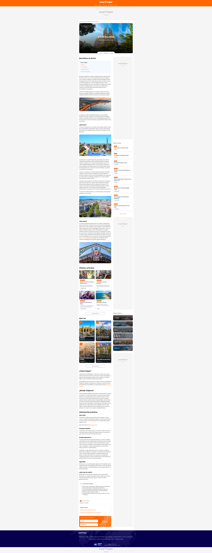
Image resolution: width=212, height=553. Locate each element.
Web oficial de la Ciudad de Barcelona (88, 510)
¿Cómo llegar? (84, 67)
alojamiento (110, 5)
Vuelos (89, 521)
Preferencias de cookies (84, 536)
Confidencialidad (92, 539)
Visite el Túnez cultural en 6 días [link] (121, 147)
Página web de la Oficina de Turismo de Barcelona (90, 512)
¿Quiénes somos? (100, 539)
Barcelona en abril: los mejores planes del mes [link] (87, 282)
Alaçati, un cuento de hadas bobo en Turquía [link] (122, 171)
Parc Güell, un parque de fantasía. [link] (87, 337)
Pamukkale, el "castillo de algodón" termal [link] (122, 188)
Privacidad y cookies (119, 539)
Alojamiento (89, 524)
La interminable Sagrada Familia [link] (87, 358)
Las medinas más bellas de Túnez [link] (121, 155)
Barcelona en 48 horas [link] (101, 302)
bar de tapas (85, 237)
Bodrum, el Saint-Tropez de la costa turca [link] (121, 206)
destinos (100, 5)
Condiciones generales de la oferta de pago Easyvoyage (101, 536)
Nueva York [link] (117, 342)
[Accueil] (106, 2)
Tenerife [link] (116, 324)
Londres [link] (116, 317)
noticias (105, 5)
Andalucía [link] (117, 336)
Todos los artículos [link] (95, 313)
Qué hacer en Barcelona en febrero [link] (86, 303)
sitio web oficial (93, 425)
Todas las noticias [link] (123, 213)
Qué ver (83, 64)
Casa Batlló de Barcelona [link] (103, 359)
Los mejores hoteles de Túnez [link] (120, 162)
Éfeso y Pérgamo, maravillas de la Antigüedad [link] (121, 197)
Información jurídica (109, 539)
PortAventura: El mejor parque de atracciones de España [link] (103, 338)
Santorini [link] (116, 348)
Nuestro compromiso (127, 536)
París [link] (115, 330)
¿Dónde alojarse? (85, 69)
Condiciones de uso (118, 536)
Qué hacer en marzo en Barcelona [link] (102, 282)
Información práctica (85, 71)
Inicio (80, 21)
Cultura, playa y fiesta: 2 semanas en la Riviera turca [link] (122, 179)
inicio (96, 5)
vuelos (115, 5)
